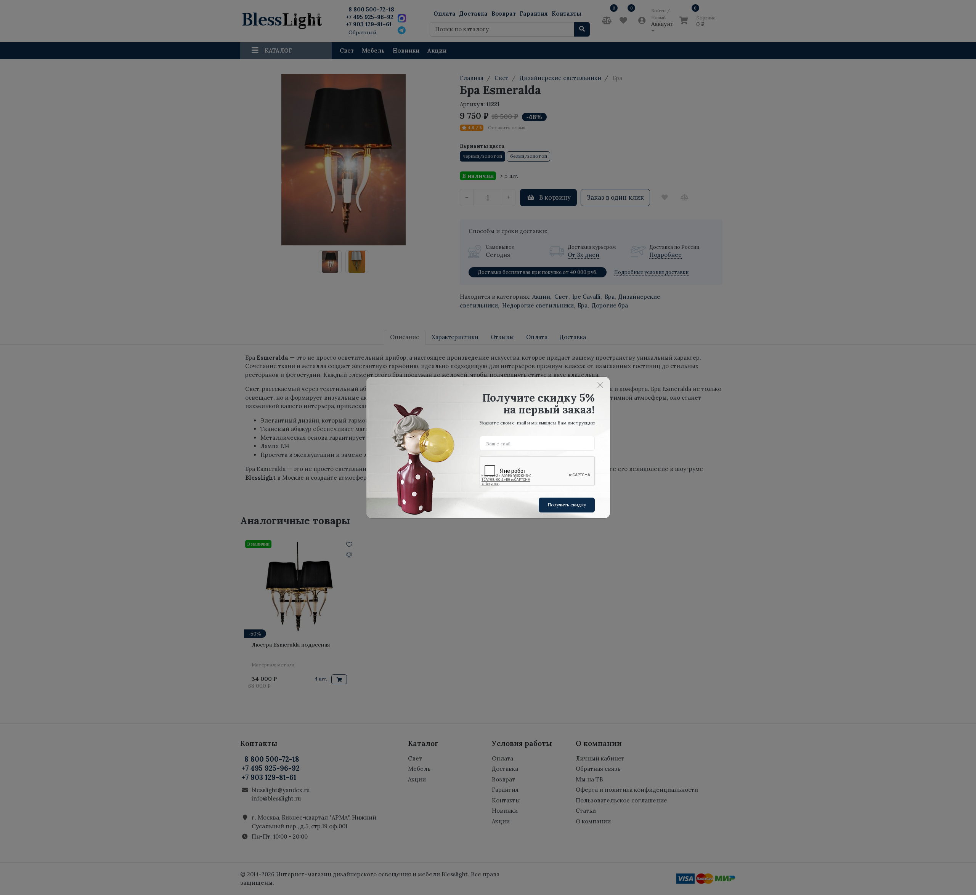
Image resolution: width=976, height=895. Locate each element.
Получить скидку (566, 505)
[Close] (600, 385)
